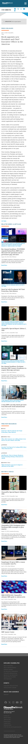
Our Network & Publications (11, 671)
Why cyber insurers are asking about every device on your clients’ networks (13, 439)
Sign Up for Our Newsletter (10, 675)
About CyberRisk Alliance (10, 667)
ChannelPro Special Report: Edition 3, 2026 (13, 329)
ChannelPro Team (14, 332)
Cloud (2, 323)
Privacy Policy (7, 721)
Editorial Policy (7, 725)
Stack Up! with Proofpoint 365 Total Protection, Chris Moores (13, 290)
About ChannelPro (8, 665)
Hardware (17, 243)
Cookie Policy (7, 723)
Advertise (6, 694)
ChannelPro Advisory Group (10, 673)
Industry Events (14, 323)
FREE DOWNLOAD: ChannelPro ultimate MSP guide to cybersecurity (13, 596)
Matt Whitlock (13, 257)
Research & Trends (6, 246)
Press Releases (7, 28)
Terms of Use (7, 719)
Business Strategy (6, 285)
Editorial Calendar (8, 669)
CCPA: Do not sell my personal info (12, 727)
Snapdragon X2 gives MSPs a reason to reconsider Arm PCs (13, 563)
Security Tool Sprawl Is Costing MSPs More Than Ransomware (13, 447)
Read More (4, 265)
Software (3, 221)
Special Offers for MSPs (10, 677)
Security (13, 246)
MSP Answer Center (18, 400)
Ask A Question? (8, 678)
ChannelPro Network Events (11, 685)
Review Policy (7, 717)
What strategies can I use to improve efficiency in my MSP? (12, 465)
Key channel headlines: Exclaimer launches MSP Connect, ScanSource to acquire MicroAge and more (13, 368)
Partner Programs (17, 244)
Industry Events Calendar (10, 687)
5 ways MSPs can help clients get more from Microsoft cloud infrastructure (14, 405)
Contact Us (6, 715)
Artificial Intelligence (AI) (8, 243)
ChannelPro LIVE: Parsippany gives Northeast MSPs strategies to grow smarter (13, 527)
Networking (9, 244)
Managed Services (15, 285)
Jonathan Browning (14, 531)
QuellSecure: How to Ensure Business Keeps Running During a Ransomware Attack (12, 456)
